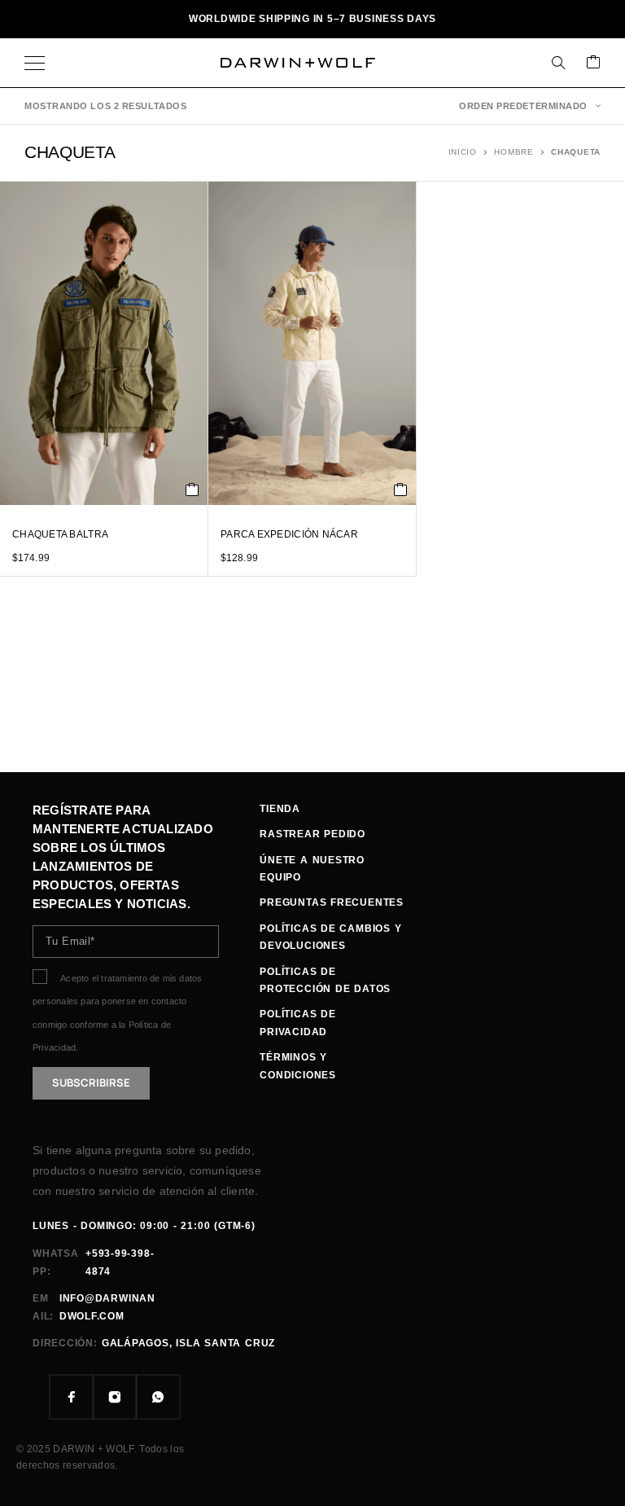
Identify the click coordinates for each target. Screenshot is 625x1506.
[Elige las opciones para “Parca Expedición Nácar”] (401, 489)
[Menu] (34, 62)
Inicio (462, 151)
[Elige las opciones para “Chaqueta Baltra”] (192, 489)
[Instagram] (115, 1397)
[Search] (558, 62)
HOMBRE (513, 151)
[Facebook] (72, 1397)
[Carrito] (593, 63)
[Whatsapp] (158, 1397)
